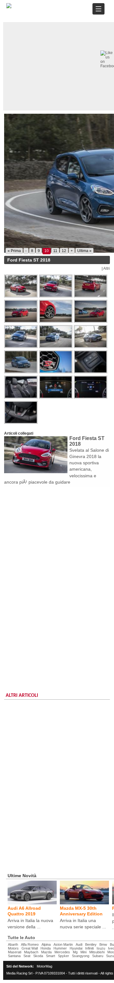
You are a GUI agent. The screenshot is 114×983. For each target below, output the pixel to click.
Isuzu (101, 948)
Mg (75, 952)
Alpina (46, 944)
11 (55, 251)
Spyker (63, 956)
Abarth (13, 944)
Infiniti (89, 948)
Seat (26, 956)
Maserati (14, 952)
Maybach (31, 952)
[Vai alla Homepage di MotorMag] (8, 7)
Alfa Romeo (30, 944)
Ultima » (84, 251)
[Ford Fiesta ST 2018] (21, 286)
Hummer (60, 948)
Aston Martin (63, 944)
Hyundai (76, 948)
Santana (14, 956)
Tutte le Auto (21, 937)
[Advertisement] (57, 547)
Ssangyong (80, 956)
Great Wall (30, 948)
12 (64, 251)
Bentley (91, 944)
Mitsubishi (96, 952)
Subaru (97, 956)
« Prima (14, 251)
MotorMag (44, 966)
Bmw (103, 944)
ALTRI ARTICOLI (22, 695)
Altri (106, 268)
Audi (79, 944)
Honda (46, 948)
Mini (83, 952)
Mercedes (62, 952)
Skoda (38, 956)
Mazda (46, 952)
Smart (50, 956)
